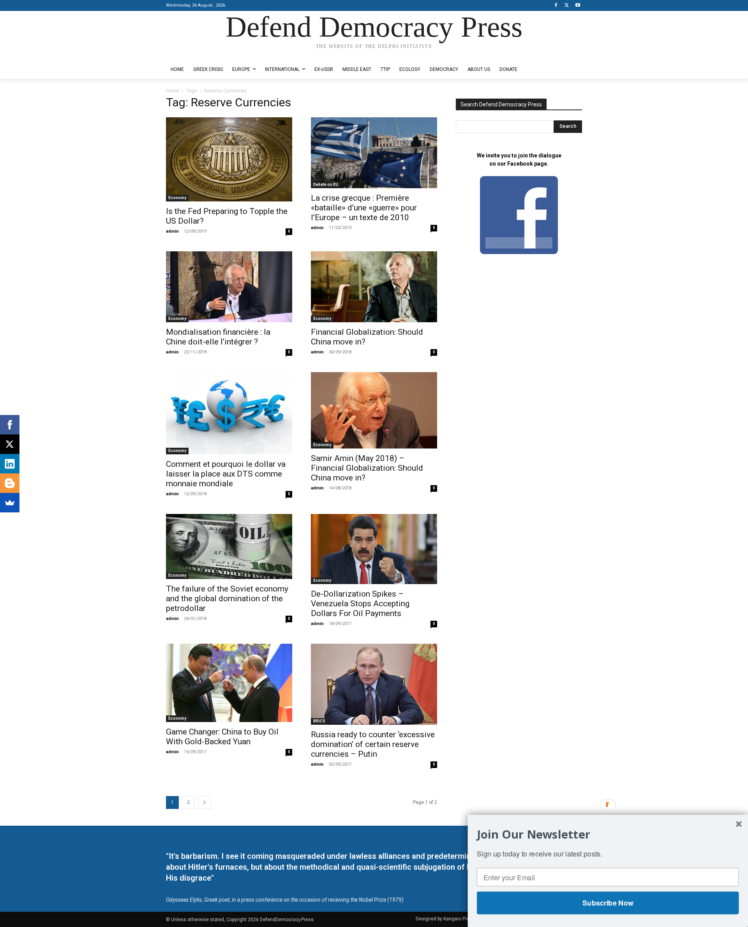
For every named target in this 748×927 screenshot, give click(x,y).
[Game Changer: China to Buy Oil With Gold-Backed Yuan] (229, 683)
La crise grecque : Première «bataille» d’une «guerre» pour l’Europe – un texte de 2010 (364, 207)
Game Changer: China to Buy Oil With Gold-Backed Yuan (222, 736)
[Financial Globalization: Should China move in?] (374, 286)
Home (172, 91)
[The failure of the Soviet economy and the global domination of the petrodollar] (229, 546)
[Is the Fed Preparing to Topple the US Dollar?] (229, 159)
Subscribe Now (607, 903)
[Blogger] (9, 483)
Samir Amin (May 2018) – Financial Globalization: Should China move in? (367, 468)
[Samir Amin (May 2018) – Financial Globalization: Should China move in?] (374, 410)
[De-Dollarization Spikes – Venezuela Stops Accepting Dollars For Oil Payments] (374, 549)
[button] (608, 834)
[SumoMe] (9, 502)
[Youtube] (577, 5)
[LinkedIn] (9, 463)
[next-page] (204, 802)
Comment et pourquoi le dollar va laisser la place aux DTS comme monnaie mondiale (226, 473)
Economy (177, 198)
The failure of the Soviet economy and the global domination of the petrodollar (227, 598)
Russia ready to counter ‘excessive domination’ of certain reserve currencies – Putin (373, 744)
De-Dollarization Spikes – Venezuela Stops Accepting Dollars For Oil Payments (360, 603)
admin (172, 231)
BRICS (319, 721)
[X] (566, 5)
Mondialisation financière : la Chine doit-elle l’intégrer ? (218, 336)
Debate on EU (325, 184)
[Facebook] (556, 5)
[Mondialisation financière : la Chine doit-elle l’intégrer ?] (229, 286)
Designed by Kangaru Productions (196, 54)
